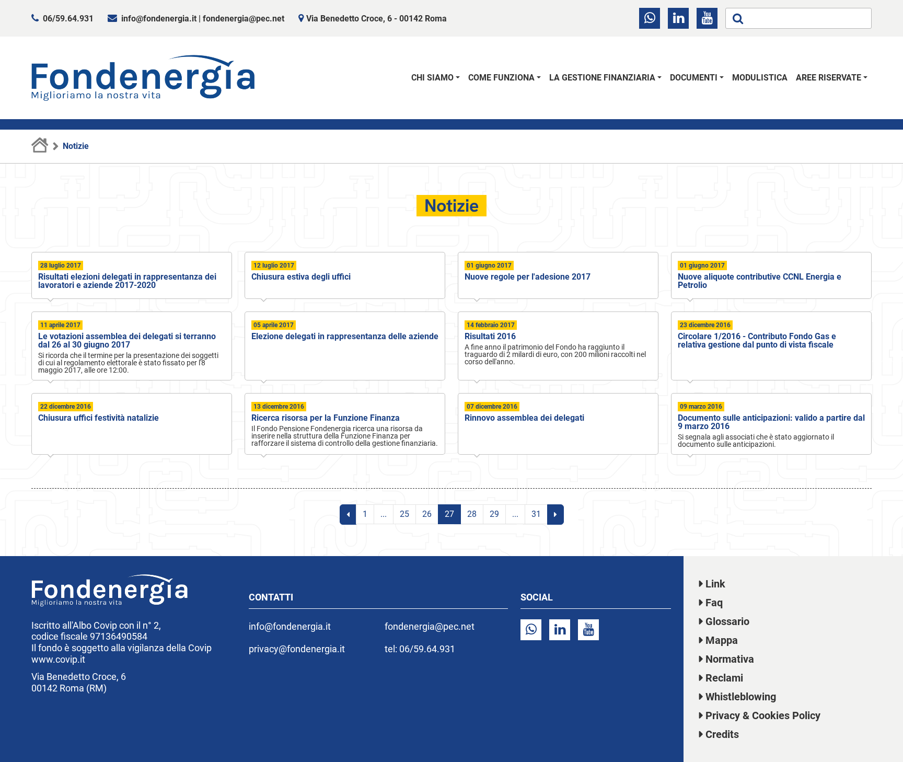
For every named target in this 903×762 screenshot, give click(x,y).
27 (449, 514)
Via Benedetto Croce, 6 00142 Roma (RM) (78, 682)
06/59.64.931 (68, 19)
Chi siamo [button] (432, 78)
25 (404, 514)
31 (536, 514)
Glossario (727, 621)
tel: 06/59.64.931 (420, 648)
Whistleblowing (740, 696)
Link (715, 584)
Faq (714, 602)
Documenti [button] (693, 78)
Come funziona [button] (501, 78)
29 (494, 514)
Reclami (724, 678)
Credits (722, 734)
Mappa (721, 640)
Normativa (729, 659)
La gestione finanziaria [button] (602, 78)
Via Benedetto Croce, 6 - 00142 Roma (376, 19)
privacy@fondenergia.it (297, 648)
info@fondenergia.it (158, 19)
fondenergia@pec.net (243, 19)
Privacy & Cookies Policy (762, 715)
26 (427, 514)
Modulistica (760, 78)
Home (40, 146)
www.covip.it (58, 659)
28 (472, 514)
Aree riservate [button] (828, 78)
